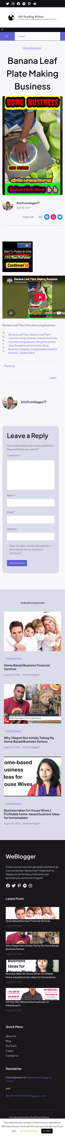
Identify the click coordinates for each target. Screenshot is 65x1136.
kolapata (25, 349)
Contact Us (12, 1055)
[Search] (55, 36)
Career (10, 1050)
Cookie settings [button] (28, 1130)
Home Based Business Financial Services (27, 667)
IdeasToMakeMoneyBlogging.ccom (26, 1095)
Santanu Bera (27, 352)
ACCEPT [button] (47, 1131)
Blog (8, 1041)
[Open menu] (6, 36)
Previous (9, 366)
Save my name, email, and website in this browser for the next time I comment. (30, 549)
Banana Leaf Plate (18, 334)
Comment (13, 455)
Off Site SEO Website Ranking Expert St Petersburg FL (27, 1003)
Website (12, 529)
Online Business (32, 48)
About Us (11, 1036)
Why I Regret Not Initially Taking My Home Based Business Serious (29, 739)
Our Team (11, 1045)
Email (11, 512)
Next (53, 377)
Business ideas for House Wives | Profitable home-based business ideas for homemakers (32, 814)
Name (11, 495)
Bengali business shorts (28, 345)
